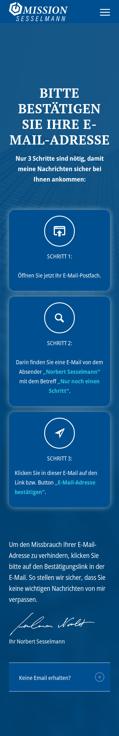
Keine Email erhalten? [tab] (44, 678)
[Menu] (102, 11)
